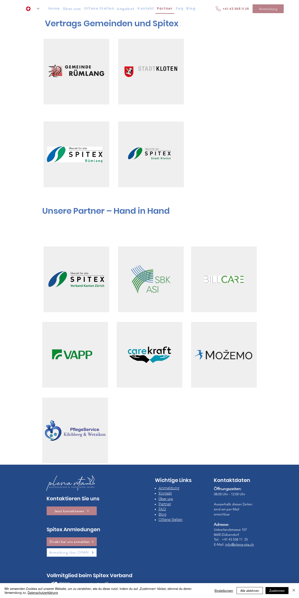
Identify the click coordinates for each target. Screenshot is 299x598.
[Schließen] (293, 590)
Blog (162, 515)
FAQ (162, 509)
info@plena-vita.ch (239, 544)
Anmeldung (168, 488)
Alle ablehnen (249, 590)
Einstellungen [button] (224, 590)
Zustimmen (277, 590)
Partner (164, 504)
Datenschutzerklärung (43, 592)
